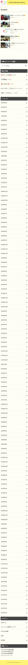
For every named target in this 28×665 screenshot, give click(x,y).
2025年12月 (4, 138)
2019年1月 (4, 506)
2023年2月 (4, 289)
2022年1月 (4, 346)
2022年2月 (4, 342)
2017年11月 (4, 568)
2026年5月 (4, 116)
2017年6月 (4, 590)
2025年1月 (4, 187)
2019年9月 (4, 470)
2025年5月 (4, 169)
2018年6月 (4, 537)
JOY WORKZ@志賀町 (7, 653)
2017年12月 (4, 564)
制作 (2, 635)
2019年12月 (4, 457)
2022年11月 (4, 302)
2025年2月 (4, 182)
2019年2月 (4, 501)
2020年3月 (4, 444)
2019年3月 (4, 497)
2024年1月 (4, 240)
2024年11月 (4, 196)
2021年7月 (4, 373)
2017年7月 (4, 586)
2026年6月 (4, 111)
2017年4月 (4, 599)
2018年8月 (4, 528)
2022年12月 (4, 298)
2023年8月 (4, 262)
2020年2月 (4, 448)
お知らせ (3, 622)
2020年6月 (4, 431)
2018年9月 (4, 524)
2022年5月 (4, 329)
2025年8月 (4, 156)
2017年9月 (4, 577)
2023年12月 (4, 244)
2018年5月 (4, 541)
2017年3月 (4, 603)
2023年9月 (4, 258)
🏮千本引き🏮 (7, 84)
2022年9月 (4, 311)
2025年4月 (4, 173)
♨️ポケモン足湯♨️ (8, 75)
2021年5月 (4, 382)
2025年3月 (4, 178)
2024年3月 (4, 231)
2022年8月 (4, 315)
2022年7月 (4, 320)
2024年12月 (4, 191)
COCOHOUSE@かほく (7, 651)
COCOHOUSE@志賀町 (7, 649)
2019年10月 (4, 466)
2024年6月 (4, 218)
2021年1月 (4, 399)
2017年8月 (4, 581)
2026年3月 (4, 125)
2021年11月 (4, 355)
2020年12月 (4, 404)
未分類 (3, 640)
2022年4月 (4, 333)
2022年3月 (4, 337)
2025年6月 (4, 164)
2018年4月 (4, 546)
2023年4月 (4, 280)
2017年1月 (4, 612)
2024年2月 (4, 235)
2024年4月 (4, 227)
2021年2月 (4, 395)
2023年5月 (4, 275)
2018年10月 (4, 519)
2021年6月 (4, 377)
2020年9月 (4, 417)
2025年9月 (4, 151)
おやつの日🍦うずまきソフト (11, 88)
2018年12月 (4, 510)
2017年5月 (4, 595)
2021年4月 (4, 386)
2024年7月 (4, 213)
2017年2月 (4, 608)
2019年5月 (4, 488)
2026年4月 (4, 120)
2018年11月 (4, 515)
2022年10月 (4, 306)
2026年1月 (4, 133)
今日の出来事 (4, 631)
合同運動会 (6, 79)
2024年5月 (4, 222)
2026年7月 (4, 107)
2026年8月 (4, 102)
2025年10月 (4, 147)
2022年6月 (4, 324)
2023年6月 (4, 271)
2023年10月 (4, 253)
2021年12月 (4, 351)
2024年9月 (4, 204)
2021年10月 (4, 360)
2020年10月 (4, 413)
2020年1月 (4, 453)
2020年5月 (4, 435)
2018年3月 (4, 550)
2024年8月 (4, 209)
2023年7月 (4, 266)
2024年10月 (4, 200)
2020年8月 (4, 422)
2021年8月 (4, 368)
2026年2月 (4, 129)
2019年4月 (4, 493)
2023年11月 (4, 249)
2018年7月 (4, 533)
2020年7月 (4, 426)
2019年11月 (4, 462)
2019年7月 (4, 479)
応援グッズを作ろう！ (9, 93)
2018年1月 (4, 559)
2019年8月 (4, 475)
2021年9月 (4, 364)
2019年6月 (4, 484)
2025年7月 (4, 160)
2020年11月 (4, 408)
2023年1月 (4, 293)
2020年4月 (4, 439)
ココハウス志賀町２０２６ (8, 627)
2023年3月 (4, 284)
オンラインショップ (6, 655)
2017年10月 (4, 572)
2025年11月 (4, 142)
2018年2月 (4, 555)
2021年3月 (4, 391)
